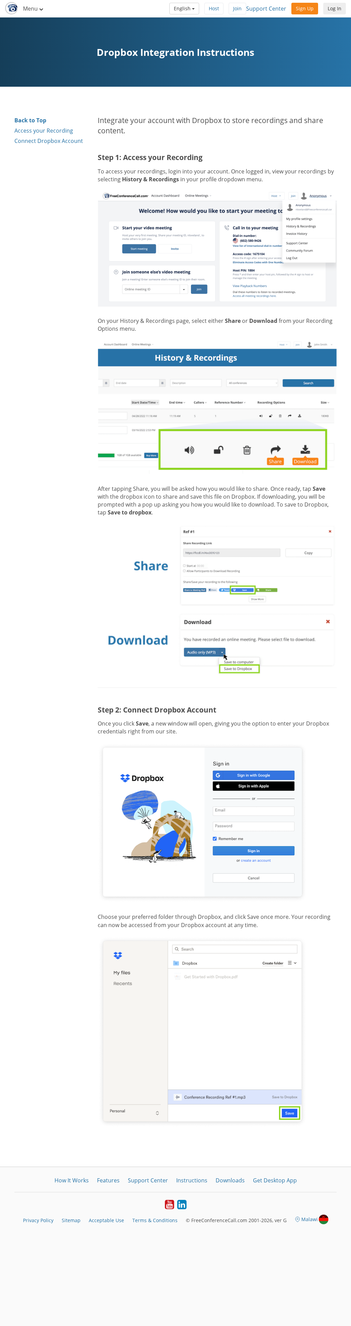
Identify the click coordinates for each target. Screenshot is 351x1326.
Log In (334, 8)
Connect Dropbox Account (48, 141)
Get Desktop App (275, 1180)
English (183, 8)
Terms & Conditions (155, 1220)
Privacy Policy (38, 1220)
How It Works (72, 1180)
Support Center (266, 8)
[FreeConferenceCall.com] (11, 8)
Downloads (230, 1180)
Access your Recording (43, 130)
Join (237, 8)
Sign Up (305, 8)
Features (108, 1180)
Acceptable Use (106, 1220)
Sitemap (71, 1220)
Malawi (309, 1219)
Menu (31, 8)
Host (214, 8)
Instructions (191, 1180)
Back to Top (30, 120)
